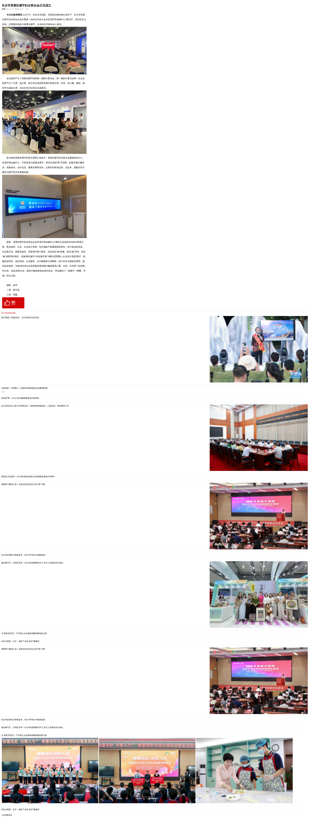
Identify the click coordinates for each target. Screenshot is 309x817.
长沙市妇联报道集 (8, 313)
